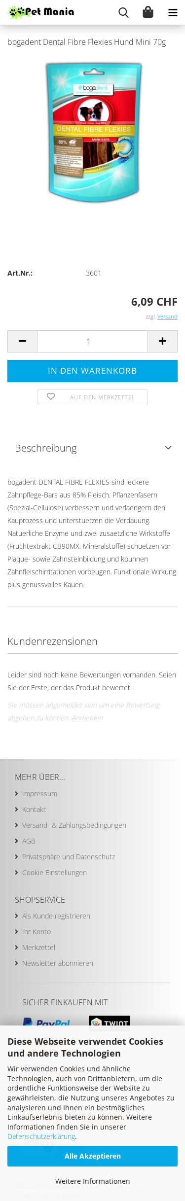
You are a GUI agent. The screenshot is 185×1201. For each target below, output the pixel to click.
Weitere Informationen (92, 1181)
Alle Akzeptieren (93, 1156)
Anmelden (87, 717)
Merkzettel (38, 947)
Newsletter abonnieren (57, 963)
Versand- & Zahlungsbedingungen (74, 825)
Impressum (39, 793)
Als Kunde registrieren (56, 915)
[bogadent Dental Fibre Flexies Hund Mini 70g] (92, 130)
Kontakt (34, 809)
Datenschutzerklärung (41, 1136)
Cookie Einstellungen (54, 872)
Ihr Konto (36, 931)
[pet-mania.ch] (37, 12)
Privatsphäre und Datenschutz (68, 856)
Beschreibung (45, 448)
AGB (29, 841)
